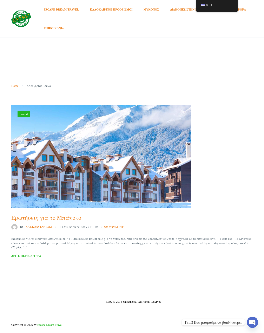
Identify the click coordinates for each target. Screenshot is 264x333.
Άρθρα (241, 9)
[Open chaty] (252, 322)
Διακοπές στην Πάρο (187, 9)
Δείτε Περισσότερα (26, 256)
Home (14, 86)
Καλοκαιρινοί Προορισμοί (111, 9)
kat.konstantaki (36, 227)
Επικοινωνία (54, 28)
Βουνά (24, 114)
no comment (114, 227)
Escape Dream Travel (61, 9)
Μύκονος (151, 9)
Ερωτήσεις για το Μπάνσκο (46, 217)
